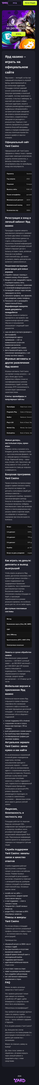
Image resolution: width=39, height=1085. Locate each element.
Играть (18, 34)
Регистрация (30, 3)
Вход (15, 3)
